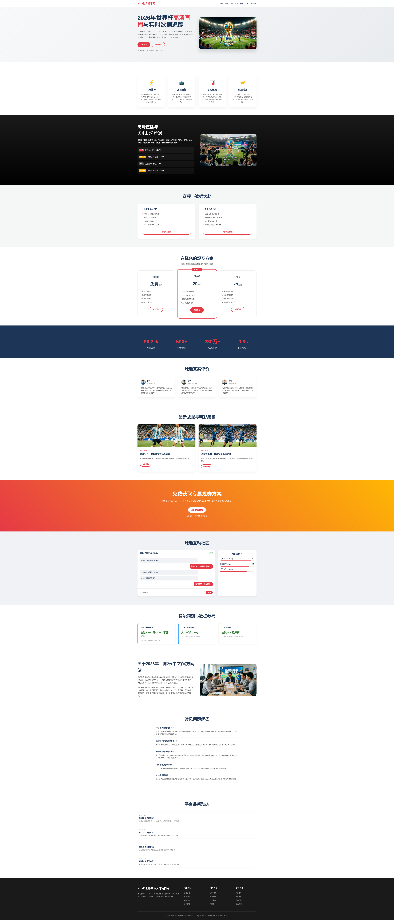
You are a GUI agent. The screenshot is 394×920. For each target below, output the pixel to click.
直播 (221, 3)
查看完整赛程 (166, 232)
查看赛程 (158, 45)
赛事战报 (187, 900)
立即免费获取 (197, 510)
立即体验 (144, 44)
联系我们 (239, 904)
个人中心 (213, 900)
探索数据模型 (228, 232)
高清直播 (187, 893)
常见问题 (253, 3)
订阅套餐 (187, 904)
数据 (226, 3)
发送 (209, 592)
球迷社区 (213, 893)
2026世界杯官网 (146, 3)
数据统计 (187, 897)
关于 (246, 3)
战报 (241, 3)
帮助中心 (213, 904)
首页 (216, 3)
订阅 (231, 3)
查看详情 (145, 464)
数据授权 (239, 897)
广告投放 (239, 893)
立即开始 (156, 309)
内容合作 (239, 900)
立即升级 (197, 310)
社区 (236, 3)
